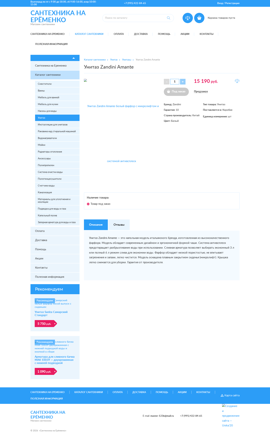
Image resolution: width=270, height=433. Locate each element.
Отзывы (119, 224)
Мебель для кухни (48, 104)
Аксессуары (44, 158)
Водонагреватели (47, 138)
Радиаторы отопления (50, 152)
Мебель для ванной (48, 97)
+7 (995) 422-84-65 (135, 3)
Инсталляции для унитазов (52, 125)
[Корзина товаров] (199, 18)
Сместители (44, 84)
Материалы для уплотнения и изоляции (54, 200)
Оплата (119, 34)
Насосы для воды (47, 111)
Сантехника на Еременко (47, 34)
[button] (183, 82)
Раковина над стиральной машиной (57, 131)
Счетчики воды (46, 186)
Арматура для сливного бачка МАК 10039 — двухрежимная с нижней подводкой (55, 359)
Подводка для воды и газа (52, 209)
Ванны (41, 91)
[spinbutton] (174, 82)
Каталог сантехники (89, 34)
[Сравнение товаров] (188, 18)
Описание (96, 224)
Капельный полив (47, 215)
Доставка (141, 34)
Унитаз (41, 118)
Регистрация (232, 3)
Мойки (41, 145)
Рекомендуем (49, 289)
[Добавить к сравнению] (237, 81)
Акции (185, 34)
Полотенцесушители (49, 179)
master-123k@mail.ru (162, 416)
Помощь (164, 34)
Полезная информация (51, 44)
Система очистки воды (50, 172)
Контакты (206, 34)
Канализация (45, 192)
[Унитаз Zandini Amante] (122, 134)
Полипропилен (46, 165)
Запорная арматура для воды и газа (56, 222)
